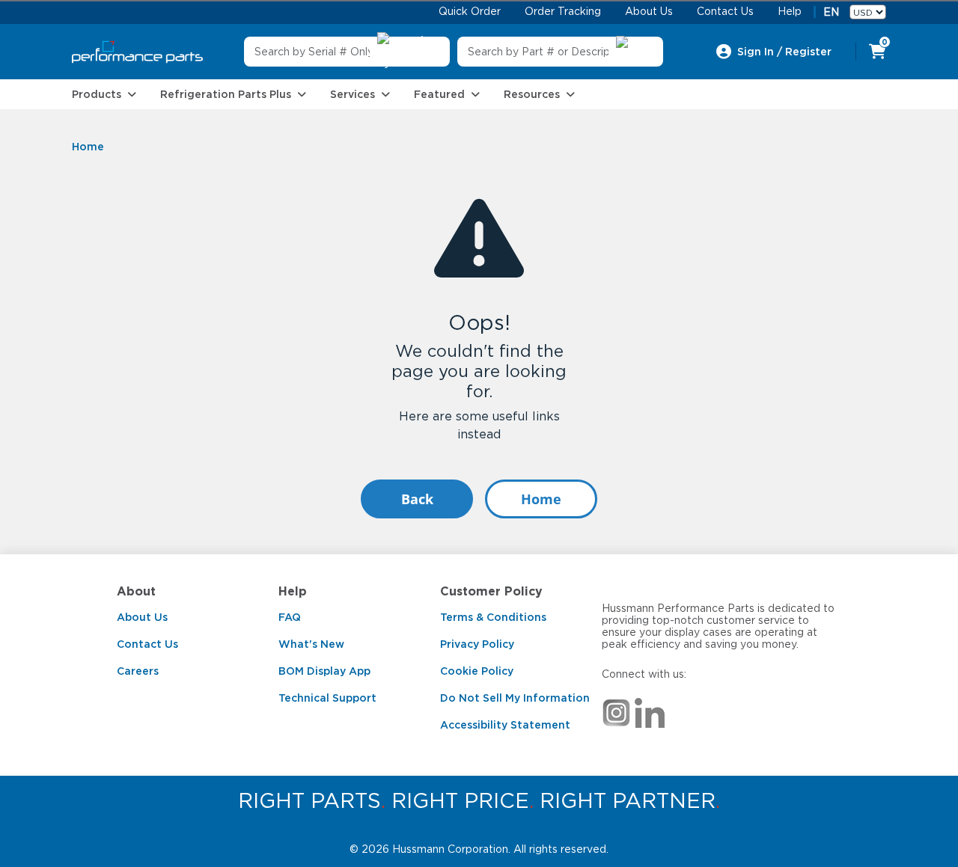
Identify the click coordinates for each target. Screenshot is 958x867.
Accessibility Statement (505, 725)
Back (417, 499)
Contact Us (147, 644)
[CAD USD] (867, 12)
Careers (138, 671)
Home (541, 499)
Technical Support (327, 698)
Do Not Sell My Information (515, 698)
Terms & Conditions (493, 617)
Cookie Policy (476, 671)
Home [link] (88, 147)
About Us (142, 617)
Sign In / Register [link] (784, 52)
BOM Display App (324, 671)
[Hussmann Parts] (137, 52)
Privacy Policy (477, 644)
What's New (311, 644)
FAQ (289, 617)
